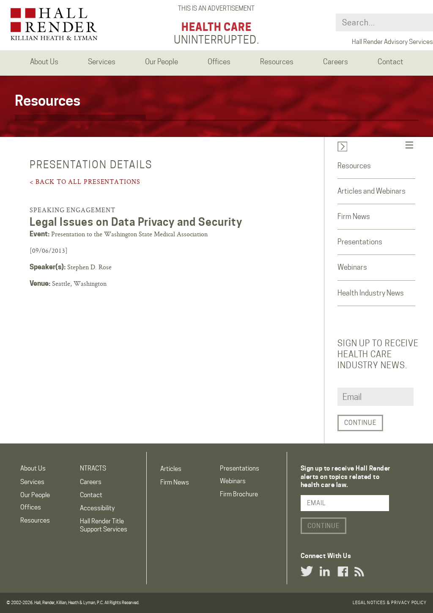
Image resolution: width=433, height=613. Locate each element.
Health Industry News (370, 293)
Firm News (353, 216)
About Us (33, 468)
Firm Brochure (239, 494)
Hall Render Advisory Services (392, 42)
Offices (30, 507)
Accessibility (97, 508)
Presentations (359, 242)
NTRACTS (93, 468)
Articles (170, 469)
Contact (91, 495)
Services (32, 482)
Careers (90, 482)
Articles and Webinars (371, 191)
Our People (35, 495)
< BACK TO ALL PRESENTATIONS (85, 182)
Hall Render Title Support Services (103, 525)
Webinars (352, 267)
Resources (354, 165)
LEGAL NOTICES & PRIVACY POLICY (390, 602)
